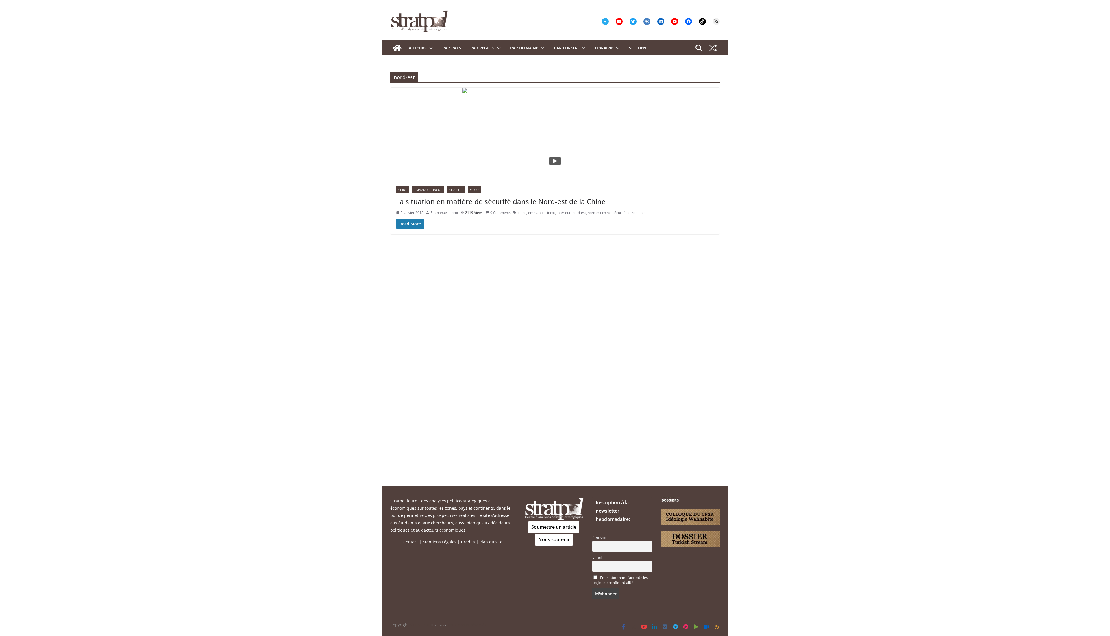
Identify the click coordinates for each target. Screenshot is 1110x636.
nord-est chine (599, 212)
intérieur (564, 212)
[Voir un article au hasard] (713, 48)
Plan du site (491, 542)
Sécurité (455, 190)
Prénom (599, 537)
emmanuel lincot (541, 212)
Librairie (604, 48)
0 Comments (500, 212)
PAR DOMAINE (524, 48)
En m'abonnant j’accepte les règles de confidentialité (620, 580)
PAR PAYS (451, 48)
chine (522, 212)
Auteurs (418, 48)
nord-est (579, 212)
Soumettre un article (553, 527)
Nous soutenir (554, 539)
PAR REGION (482, 48)
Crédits (468, 542)
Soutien (637, 48)
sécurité (619, 212)
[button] (430, 48)
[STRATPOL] (397, 48)
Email (597, 557)
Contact (410, 542)
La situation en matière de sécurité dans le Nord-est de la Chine (501, 201)
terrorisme (636, 212)
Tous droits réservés (467, 625)
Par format (566, 48)
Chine (402, 190)
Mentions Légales (439, 542)
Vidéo (474, 190)
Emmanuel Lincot (428, 190)
